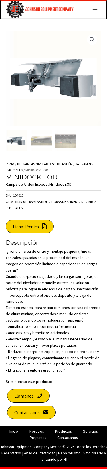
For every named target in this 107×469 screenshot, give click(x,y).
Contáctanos (67, 437)
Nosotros (36, 431)
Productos (63, 431)
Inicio (10, 164)
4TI (66, 459)
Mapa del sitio (69, 453)
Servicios (90, 431)
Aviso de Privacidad (40, 453)
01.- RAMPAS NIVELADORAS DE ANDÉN (44, 164)
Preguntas (38, 437)
